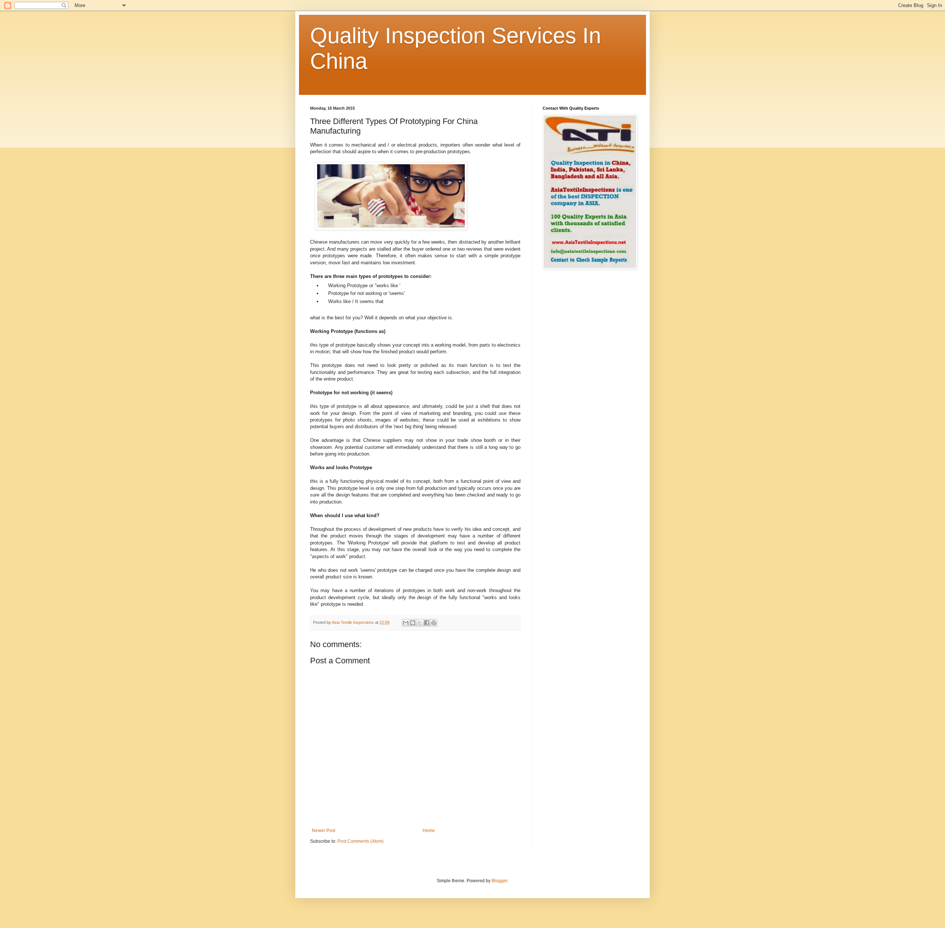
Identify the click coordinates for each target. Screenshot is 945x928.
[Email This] (405, 622)
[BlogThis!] (412, 622)
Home (429, 830)
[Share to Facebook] (426, 622)
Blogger (499, 880)
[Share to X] (419, 622)
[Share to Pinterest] (433, 622)
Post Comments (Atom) (360, 841)
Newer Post (323, 830)
